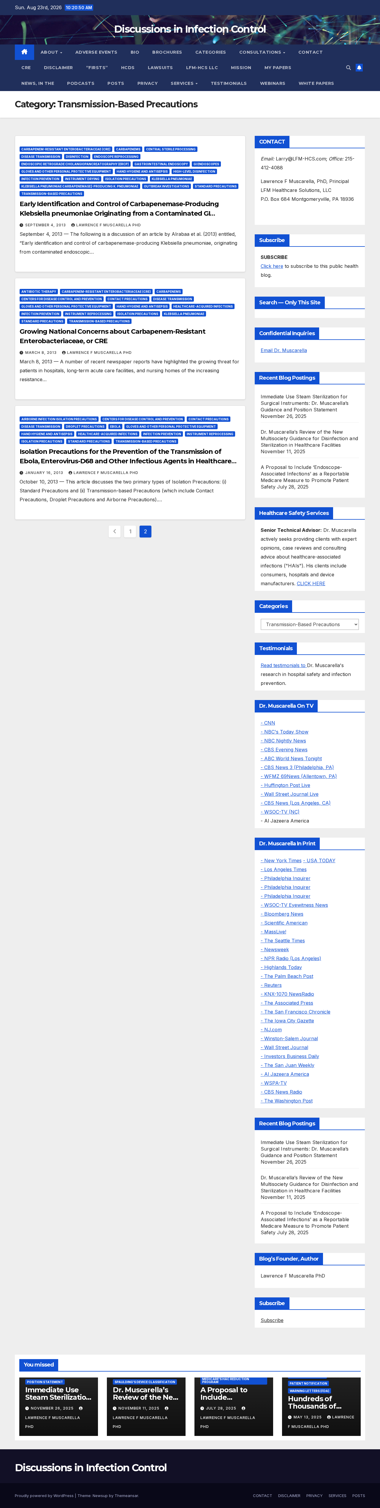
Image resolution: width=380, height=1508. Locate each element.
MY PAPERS (278, 67)
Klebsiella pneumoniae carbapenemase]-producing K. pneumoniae (79, 186)
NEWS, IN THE (37, 83)
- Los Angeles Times (284, 869)
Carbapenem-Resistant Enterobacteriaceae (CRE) (65, 149)
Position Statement (45, 1382)
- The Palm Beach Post (287, 976)
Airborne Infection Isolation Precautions (59, 419)
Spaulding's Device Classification (145, 1382)
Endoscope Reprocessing (116, 156)
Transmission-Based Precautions (51, 193)
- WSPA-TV (274, 1083)
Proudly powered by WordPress (45, 1495)
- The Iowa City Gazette (287, 1021)
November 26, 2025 (53, 1408)
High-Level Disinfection (194, 171)
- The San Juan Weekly (287, 1065)
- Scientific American (284, 923)
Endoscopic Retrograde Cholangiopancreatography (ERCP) (75, 164)
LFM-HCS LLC (202, 67)
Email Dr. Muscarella (284, 350)
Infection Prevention (40, 179)
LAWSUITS (160, 67)
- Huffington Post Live (285, 785)
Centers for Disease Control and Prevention (61, 299)
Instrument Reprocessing (88, 314)
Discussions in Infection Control (190, 29)
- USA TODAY (319, 860)
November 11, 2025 (139, 1408)
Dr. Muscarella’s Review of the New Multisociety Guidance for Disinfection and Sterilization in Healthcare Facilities (309, 438)
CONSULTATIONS (261, 52)
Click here (272, 266)
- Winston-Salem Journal (289, 1038)
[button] (348, 68)
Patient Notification (308, 1383)
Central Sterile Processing (171, 149)
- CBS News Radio (281, 1092)
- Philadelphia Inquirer (286, 878)
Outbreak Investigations (166, 186)
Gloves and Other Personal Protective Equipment (66, 171)
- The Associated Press (287, 1003)
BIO (135, 52)
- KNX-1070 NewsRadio (287, 994)
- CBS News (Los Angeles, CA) (296, 803)
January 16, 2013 (44, 472)
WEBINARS (273, 83)
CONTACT (310, 52)
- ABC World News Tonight (291, 758)
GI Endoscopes (206, 164)
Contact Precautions (127, 299)
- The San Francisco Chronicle (295, 1012)
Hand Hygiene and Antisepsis (142, 171)
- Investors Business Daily (290, 1056)
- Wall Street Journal (284, 1047)
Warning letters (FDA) (309, 1391)
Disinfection (77, 156)
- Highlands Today (281, 967)
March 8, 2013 (41, 352)
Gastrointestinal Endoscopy (161, 164)
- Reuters (271, 985)
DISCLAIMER (58, 67)
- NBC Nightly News (283, 741)
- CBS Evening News (284, 750)
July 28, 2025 (222, 1408)
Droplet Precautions (85, 426)
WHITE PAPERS (316, 83)
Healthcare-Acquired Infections (203, 306)
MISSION (241, 67)
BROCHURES (167, 52)
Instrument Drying (82, 179)
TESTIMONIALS (229, 83)
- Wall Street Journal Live (290, 794)
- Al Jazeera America (285, 1074)
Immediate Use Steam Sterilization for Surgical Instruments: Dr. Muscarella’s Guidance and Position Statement (305, 403)
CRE (26, 67)
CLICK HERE (311, 583)
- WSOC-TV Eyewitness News (294, 905)
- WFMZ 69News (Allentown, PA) (299, 776)
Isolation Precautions (125, 179)
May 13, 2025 (308, 1417)
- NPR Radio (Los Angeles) (291, 958)
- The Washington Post (287, 1101)
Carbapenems (128, 149)
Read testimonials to (284, 665)
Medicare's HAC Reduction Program (225, 1380)
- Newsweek (275, 949)
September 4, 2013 (46, 225)
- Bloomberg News (282, 914)
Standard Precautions (216, 186)
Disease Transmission (40, 156)
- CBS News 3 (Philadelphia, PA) (297, 767)
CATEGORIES (210, 52)
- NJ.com (271, 1030)
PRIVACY (147, 83)
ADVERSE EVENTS (96, 52)
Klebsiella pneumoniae (172, 179)
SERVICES (183, 83)
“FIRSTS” (97, 67)
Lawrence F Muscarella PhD (108, 225)
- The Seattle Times (283, 941)
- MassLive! (273, 932)
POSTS (115, 83)
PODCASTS (80, 83)
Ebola (115, 426)
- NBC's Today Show (284, 732)
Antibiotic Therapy (38, 291)
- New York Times (281, 860)
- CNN (268, 723)
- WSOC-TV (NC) (280, 812)
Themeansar (126, 1495)
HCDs (128, 67)
